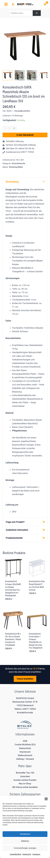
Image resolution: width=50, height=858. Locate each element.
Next (47, 75)
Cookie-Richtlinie (15, 854)
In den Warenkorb (25, 135)
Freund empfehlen (25, 679)
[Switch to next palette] (13, 4)
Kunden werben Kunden (25, 780)
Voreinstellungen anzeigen (25, 848)
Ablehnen (25, 841)
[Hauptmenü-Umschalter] (6, 4)
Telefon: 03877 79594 (25, 709)
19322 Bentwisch (25, 705)
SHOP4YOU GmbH (25, 698)
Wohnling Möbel (16, 167)
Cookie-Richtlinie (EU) (25, 744)
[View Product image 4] (44, 75)
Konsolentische (18, 163)
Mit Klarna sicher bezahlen (25, 787)
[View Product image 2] (20, 75)
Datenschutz (26, 854)
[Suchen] (37, 13)
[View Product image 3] (32, 75)
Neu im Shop (25, 783)
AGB (25, 741)
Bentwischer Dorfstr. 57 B (25, 702)
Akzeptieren (25, 834)
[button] (46, 799)
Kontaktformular (25, 712)
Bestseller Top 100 (25, 772)
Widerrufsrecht (25, 755)
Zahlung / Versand (25, 759)
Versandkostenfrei (22, 111)
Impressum (36, 854)
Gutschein (25, 776)
